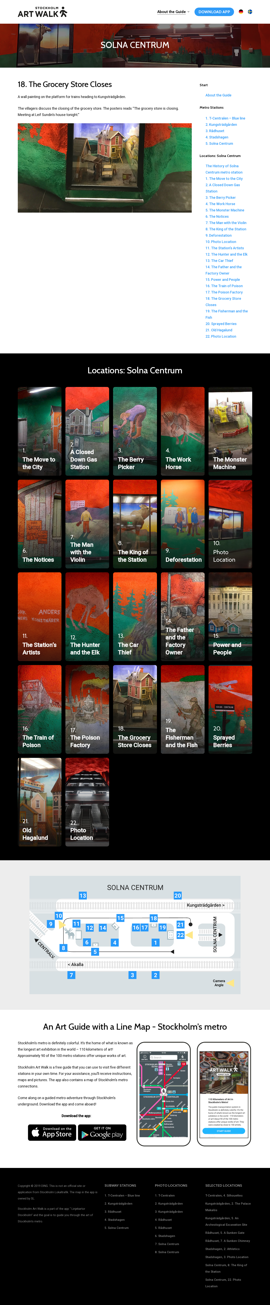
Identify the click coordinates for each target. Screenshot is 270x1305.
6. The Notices (217, 216)
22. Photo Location (221, 336)
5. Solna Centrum (219, 143)
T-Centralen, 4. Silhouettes (224, 1195)
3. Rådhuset (215, 131)
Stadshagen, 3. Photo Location (226, 1257)
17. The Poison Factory (224, 292)
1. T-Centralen (165, 1195)
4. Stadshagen (217, 137)
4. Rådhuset (163, 1220)
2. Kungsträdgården (221, 124)
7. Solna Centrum (167, 1244)
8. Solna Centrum (167, 1252)
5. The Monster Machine (225, 210)
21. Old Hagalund (219, 330)
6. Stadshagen (165, 1236)
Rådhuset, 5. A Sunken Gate (225, 1233)
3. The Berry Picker (221, 197)
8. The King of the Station (226, 229)
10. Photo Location (221, 242)
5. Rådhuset (163, 1228)
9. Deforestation (219, 235)
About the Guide (218, 95)
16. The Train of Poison (224, 286)
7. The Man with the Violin (226, 223)
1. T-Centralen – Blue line (225, 118)
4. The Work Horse (220, 204)
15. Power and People (223, 279)
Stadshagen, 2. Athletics (222, 1249)
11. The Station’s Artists (225, 248)
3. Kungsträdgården (169, 1211)
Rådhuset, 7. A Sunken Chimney (227, 1241)
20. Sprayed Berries (221, 324)
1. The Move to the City (224, 179)
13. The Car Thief (219, 261)
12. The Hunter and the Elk (226, 254)
